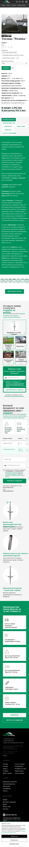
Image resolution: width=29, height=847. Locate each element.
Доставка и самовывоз (9, 802)
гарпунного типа (12, 410)
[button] (17, 2)
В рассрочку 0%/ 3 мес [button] (14, 110)
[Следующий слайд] (25, 24)
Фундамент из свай (20, 768)
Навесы (5, 768)
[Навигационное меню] (26, 2)
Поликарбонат (19, 766)
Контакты (5, 809)
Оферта (5, 755)
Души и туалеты (7, 773)
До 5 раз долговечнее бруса (21, 429)
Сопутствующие (19, 773)
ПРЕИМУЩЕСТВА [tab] (9, 123)
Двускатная (17, 317)
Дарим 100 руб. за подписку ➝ (11, 821)
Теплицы (14, 5)
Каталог (8, 5)
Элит (11, 315)
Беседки (5, 766)
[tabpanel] (14, 205)
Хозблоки (5, 771)
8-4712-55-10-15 (9, 396)
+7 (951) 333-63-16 (8, 740)
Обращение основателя (10, 781)
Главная (3, 5)
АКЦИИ (5, 799)
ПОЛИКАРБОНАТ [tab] (9, 119)
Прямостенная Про (8, 317)
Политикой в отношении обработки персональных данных (15, 384)
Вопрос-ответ (7, 806)
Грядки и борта (19, 771)
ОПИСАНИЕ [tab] (21, 126)
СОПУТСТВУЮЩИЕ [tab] (10, 133)
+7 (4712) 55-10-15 (8, 739)
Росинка (15, 315)
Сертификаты (7, 788)
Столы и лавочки (20, 764)
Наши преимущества (9, 784)
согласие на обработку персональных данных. (15, 386)
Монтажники (6, 786)
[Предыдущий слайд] (4, 24)
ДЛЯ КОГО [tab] (8, 126)
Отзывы (5, 791)
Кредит (5, 804)
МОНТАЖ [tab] (8, 130)
